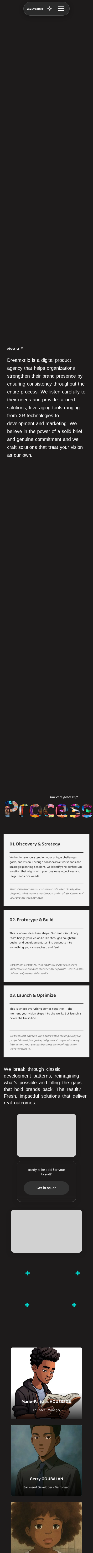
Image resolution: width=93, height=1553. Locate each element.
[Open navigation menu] (61, 8)
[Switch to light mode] (49, 9)
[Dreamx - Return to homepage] (35, 9)
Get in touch (46, 1188)
